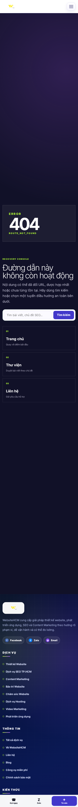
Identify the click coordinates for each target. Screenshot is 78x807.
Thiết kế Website (16, 664)
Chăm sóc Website (17, 694)
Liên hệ (10, 754)
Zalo (36, 640)
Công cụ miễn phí (17, 769)
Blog (8, 762)
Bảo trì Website (15, 686)
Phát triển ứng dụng (18, 716)
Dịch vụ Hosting (15, 701)
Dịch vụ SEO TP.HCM (19, 671)
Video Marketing (16, 709)
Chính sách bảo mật (18, 777)
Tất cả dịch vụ (14, 740)
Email (54, 640)
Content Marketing (17, 679)
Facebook (16, 640)
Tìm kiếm (63, 315)
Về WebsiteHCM (16, 747)
